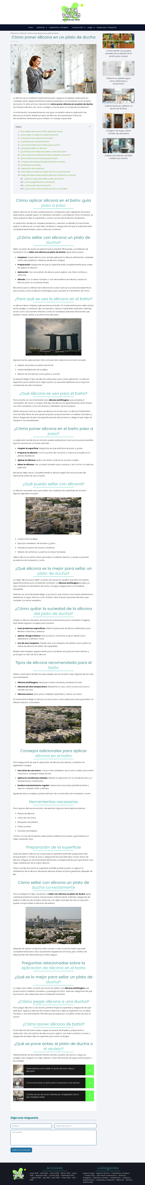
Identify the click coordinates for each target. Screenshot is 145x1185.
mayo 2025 (66, 1178)
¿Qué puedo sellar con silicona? (33, 148)
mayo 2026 (34, 1173)
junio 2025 (56, 1178)
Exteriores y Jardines (100, 1178)
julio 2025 (46, 1178)
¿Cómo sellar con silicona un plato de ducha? (39, 135)
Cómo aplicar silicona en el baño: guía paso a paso (41, 131)
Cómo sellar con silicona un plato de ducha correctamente (45, 172)
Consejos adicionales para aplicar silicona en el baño (43, 162)
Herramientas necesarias (30, 165)
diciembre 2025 (41, 1175)
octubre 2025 (54, 1175)
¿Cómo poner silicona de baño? (38, 185)
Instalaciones (115, 1178)
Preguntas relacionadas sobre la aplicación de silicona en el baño (48, 175)
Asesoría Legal (88, 1173)
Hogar (90, 27)
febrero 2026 (65, 1173)
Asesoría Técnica (102, 1173)
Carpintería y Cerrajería (58, 27)
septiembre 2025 (67, 1175)
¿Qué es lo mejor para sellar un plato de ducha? (44, 179)
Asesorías (41, 27)
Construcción (77, 27)
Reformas (120, 1180)
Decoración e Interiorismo (107, 1175)
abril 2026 (44, 1173)
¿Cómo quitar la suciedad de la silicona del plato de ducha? (45, 155)
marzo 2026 (54, 1173)
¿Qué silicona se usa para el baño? (35, 141)
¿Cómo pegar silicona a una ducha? (40, 182)
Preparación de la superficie (32, 168)
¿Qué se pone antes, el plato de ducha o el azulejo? (46, 189)
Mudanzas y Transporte (106, 27)
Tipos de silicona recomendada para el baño (39, 158)
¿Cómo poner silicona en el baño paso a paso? (40, 145)
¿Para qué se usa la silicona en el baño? (36, 138)
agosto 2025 (36, 1178)
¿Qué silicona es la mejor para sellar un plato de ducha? (43, 151)
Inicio (31, 27)
